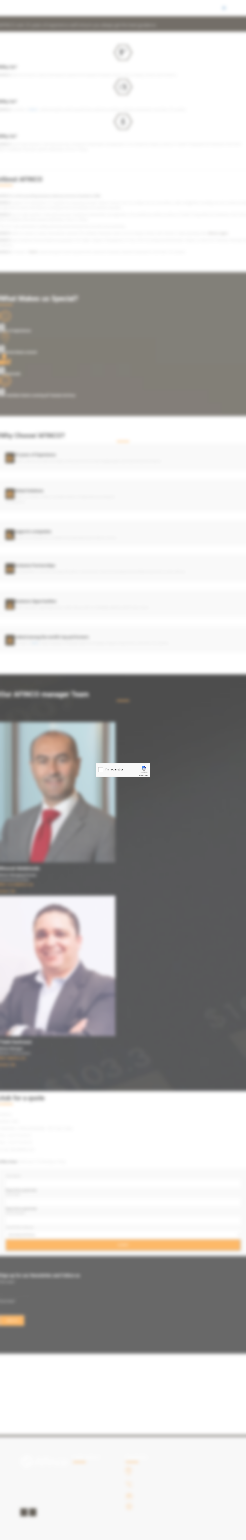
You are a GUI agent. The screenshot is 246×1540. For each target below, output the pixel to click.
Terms (146, 775)
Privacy (140, 775)
